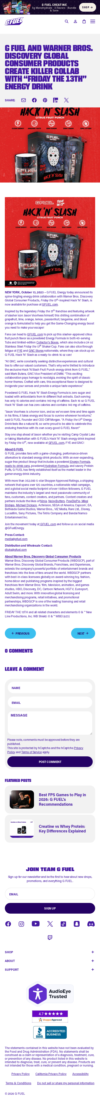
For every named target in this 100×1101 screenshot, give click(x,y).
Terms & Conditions (18, 1083)
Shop (87, 7)
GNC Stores (36, 350)
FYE (20, 350)
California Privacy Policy (51, 1073)
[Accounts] (75, 21)
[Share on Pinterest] (44, 100)
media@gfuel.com (16, 539)
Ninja (43, 501)
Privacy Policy (20, 1073)
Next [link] (80, 633)
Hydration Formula (56, 466)
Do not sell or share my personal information (65, 1083)
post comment (50, 762)
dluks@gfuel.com (16, 549)
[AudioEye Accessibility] (50, 994)
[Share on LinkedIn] (55, 100)
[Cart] (84, 21)
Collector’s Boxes (47, 342)
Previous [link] (23, 633)
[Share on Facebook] (34, 100)
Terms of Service (31, 752)
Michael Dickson (26, 505)
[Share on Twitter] (66, 100)
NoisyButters (56, 501)
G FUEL (20, 1093)
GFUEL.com (50, 304)
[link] (50, 799)
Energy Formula (79, 461)
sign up (50, 908)
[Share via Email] (23, 100)
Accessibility (80, 1073)
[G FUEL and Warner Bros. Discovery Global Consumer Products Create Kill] (14, 21)
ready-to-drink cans (17, 466)
